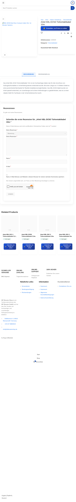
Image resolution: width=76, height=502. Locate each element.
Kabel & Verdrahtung (55, 19)
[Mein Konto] (73, 3)
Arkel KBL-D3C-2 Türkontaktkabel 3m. (65, 235)
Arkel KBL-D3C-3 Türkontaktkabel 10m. (47, 235)
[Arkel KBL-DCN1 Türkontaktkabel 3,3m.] (28, 223)
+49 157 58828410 (10, 324)
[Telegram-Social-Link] (71, 36)
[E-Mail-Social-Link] (68, 33)
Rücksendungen (26, 292)
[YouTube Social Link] (12, 334)
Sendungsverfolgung (28, 289)
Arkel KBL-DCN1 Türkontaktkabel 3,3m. (29, 235)
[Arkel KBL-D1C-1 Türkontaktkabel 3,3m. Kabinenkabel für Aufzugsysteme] (9, 223)
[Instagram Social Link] (9, 334)
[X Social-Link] (64, 33)
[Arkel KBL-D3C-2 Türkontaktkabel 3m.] (66, 223)
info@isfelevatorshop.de (10, 329)
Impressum (44, 286)
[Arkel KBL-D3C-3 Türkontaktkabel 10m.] (47, 223)
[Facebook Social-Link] (61, 33)
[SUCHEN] (73, 8)
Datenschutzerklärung (47, 298)
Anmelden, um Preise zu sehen (56, 28)
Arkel (46, 19)
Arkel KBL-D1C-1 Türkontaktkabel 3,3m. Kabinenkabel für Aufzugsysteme (10, 235)
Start (42, 19)
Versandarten (26, 286)
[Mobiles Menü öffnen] (3, 3)
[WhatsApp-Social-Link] (71, 33)
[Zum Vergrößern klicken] (5, 55)
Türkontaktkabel (67, 19)
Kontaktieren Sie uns (65, 286)
